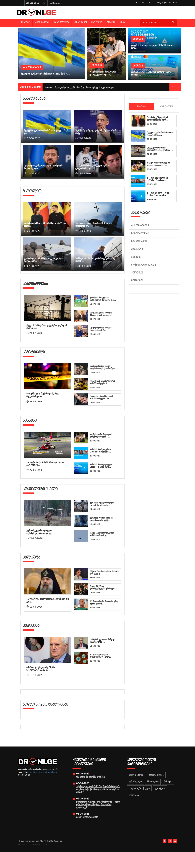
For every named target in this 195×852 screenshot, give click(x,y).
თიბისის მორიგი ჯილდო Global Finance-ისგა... (101, 465)
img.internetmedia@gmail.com (42, 772)
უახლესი (141, 106)
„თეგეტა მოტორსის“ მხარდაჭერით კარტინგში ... (160, 149)
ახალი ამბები (42, 22)
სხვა (122, 22)
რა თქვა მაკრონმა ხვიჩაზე (90, 776)
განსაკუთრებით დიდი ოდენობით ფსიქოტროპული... (104, 367)
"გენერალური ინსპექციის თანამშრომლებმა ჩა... (101, 397)
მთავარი (25, 22)
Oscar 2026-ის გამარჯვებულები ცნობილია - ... (104, 587)
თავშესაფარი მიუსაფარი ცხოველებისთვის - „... (101, 435)
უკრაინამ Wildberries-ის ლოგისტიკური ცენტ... (101, 519)
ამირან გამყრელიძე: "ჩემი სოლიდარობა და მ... (40, 668)
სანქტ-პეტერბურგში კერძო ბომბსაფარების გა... (102, 534)
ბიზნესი (111, 22)
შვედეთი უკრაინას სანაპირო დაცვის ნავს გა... (160, 133)
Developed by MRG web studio (32, 844)
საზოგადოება (62, 22)
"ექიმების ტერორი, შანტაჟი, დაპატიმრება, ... (102, 640)
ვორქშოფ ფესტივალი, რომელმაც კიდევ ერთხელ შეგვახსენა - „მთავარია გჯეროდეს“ (98, 804)
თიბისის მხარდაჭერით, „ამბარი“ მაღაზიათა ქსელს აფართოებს (79, 87)
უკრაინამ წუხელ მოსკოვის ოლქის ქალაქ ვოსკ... (102, 503)
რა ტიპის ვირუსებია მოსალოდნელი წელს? (100, 655)
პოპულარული (166, 106)
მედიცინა (137, 280)
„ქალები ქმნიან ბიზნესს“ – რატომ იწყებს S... (102, 329)
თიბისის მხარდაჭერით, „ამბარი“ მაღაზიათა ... (100, 450)
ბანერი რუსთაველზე (87, 817)
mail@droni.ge (55, 3)
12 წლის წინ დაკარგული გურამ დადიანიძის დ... (92, 167)
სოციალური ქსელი (143, 265)
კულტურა (137, 272)
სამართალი (80, 22)
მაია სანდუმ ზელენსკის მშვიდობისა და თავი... (157, 118)
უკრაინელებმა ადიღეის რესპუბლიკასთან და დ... (39, 532)
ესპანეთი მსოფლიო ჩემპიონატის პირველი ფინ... (103, 298)
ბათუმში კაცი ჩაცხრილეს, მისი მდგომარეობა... (42, 395)
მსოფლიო (97, 22)
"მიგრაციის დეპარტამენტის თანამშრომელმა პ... (102, 382)
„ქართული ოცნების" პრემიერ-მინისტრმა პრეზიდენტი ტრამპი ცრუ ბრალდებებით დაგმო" (98, 789)
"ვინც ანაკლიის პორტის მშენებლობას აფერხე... (101, 313)
